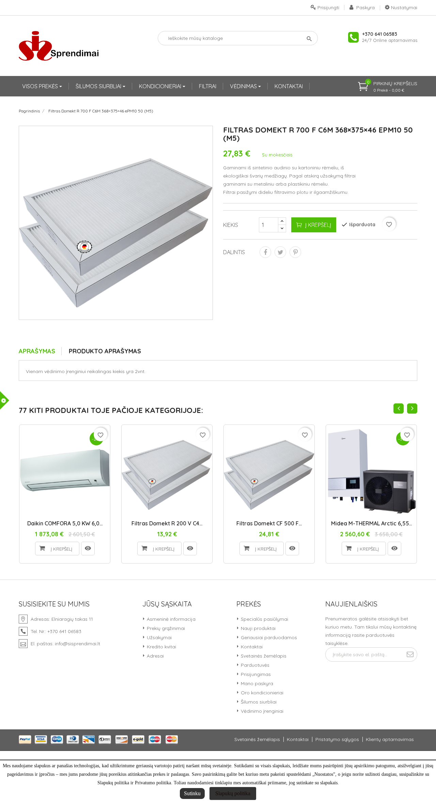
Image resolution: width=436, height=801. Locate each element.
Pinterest (295, 252)
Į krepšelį (318, 224)
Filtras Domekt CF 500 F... (269, 524)
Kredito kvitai (160, 647)
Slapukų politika (232, 793)
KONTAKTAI (289, 86)
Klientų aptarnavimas (390, 739)
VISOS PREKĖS (40, 86)
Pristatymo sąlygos (337, 739)
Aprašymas (37, 351)
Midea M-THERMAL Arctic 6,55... (371, 524)
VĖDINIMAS (244, 86)
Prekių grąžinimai (165, 628)
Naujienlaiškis (351, 604)
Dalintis (265, 252)
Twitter (280, 252)
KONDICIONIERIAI (161, 86)
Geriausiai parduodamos (268, 637)
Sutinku (192, 793)
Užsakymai (158, 637)
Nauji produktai (257, 628)
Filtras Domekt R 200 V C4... (166, 524)
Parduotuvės (254, 665)
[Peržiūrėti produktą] (88, 548)
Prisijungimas (255, 674)
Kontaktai (251, 647)
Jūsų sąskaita (167, 604)
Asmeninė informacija (170, 619)
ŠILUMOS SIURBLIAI (99, 86)
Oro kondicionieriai (261, 693)
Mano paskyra (256, 683)
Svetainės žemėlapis (262, 656)
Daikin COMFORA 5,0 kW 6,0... (65, 524)
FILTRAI (207, 86)
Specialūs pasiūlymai (263, 619)
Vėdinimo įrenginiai (261, 711)
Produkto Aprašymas (105, 351)
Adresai (154, 656)
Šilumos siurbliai (258, 702)
